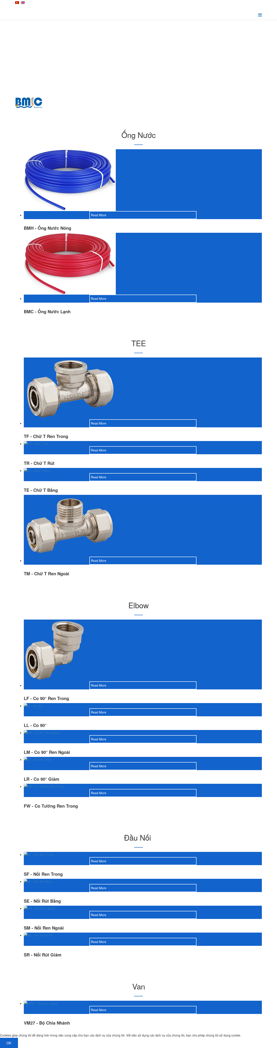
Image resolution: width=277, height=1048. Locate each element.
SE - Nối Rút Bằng (42, 901)
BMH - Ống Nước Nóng (47, 228)
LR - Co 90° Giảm (41, 779)
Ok (8, 1042)
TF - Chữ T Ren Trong (46, 436)
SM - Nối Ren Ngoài (44, 928)
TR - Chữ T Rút (39, 463)
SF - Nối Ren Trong (43, 874)
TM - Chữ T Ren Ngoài (46, 573)
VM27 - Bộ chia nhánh (47, 1023)
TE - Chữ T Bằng (41, 490)
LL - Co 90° (35, 725)
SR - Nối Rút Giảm (42, 954)
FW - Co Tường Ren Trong (51, 806)
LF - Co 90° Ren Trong (46, 698)
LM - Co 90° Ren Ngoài (47, 752)
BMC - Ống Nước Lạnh (47, 311)
